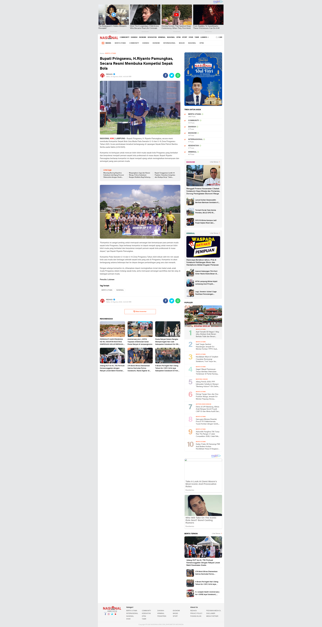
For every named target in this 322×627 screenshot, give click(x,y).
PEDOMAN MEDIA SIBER (214, 611)
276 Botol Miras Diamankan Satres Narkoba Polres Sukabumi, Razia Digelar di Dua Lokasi (206, 573)
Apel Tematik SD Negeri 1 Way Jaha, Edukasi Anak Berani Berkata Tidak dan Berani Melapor (207, 334)
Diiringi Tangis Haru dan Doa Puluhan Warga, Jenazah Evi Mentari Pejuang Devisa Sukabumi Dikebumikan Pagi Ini (207, 396)
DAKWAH (134, 37)
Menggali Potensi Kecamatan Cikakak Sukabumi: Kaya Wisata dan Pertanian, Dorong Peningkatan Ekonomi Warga (203, 191)
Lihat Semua (214, 162)
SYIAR (191, 37)
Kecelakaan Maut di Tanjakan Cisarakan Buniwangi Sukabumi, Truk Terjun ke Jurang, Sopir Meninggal (207, 359)
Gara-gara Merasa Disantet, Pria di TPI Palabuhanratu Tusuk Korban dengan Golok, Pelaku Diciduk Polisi (207, 421)
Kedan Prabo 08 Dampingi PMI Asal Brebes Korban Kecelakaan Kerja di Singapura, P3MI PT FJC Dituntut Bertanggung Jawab (208, 446)
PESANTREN (161, 616)
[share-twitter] (171, 75)
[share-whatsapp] (177, 75)
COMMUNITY (124, 37)
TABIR (197, 37)
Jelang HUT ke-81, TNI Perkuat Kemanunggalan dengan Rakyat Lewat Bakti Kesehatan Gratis (203, 562)
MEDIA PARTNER (212, 616)
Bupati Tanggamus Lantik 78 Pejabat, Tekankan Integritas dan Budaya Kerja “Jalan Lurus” (165, 175)
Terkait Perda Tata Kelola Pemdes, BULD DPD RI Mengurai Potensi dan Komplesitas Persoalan (205, 211)
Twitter (112, 617)
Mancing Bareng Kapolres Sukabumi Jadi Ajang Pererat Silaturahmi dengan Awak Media (113, 175)
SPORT (184, 37)
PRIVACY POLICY (196, 613)
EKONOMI (142, 37)
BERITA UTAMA (120, 43)
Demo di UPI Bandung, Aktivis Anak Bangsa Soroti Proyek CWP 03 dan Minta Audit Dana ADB (208, 409)
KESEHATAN (152, 37)
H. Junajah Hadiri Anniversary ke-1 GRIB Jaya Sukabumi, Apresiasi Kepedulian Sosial (207, 593)
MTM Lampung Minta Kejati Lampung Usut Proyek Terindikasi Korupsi (206, 283)
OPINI (178, 37)
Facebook (105, 617)
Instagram (108, 617)
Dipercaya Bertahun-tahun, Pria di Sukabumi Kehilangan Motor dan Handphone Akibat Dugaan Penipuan (202, 262)
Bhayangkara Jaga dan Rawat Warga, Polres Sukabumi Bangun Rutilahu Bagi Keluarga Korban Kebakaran (140, 175)
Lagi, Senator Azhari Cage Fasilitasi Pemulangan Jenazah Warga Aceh (206, 293)
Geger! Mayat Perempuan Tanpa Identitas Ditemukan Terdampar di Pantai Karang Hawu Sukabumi (206, 371)
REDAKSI (193, 611)
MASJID (182, 43)
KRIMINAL (162, 37)
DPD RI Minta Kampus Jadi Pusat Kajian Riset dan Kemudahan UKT (205, 222)
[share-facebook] (165, 75)
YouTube (115, 617)
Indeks (108, 43)
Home (102, 53)
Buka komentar (141, 311)
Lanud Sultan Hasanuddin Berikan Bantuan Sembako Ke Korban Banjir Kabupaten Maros (207, 201)
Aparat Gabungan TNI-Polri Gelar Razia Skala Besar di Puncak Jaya (206, 272)
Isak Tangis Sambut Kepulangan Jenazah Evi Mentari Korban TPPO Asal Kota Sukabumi (206, 346)
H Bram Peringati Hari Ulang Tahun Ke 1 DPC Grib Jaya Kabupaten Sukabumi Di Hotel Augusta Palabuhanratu (207, 583)
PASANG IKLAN (195, 616)
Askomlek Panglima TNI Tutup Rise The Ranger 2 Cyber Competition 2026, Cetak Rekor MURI (208, 434)
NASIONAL (171, 37)
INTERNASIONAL (169, 43)
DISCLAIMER (210, 613)
